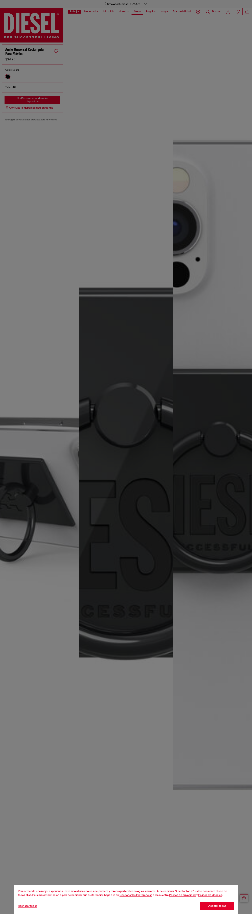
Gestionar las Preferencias (136, 894)
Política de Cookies (210, 894)
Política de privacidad (182, 894)
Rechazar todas (27, 905)
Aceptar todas (217, 905)
